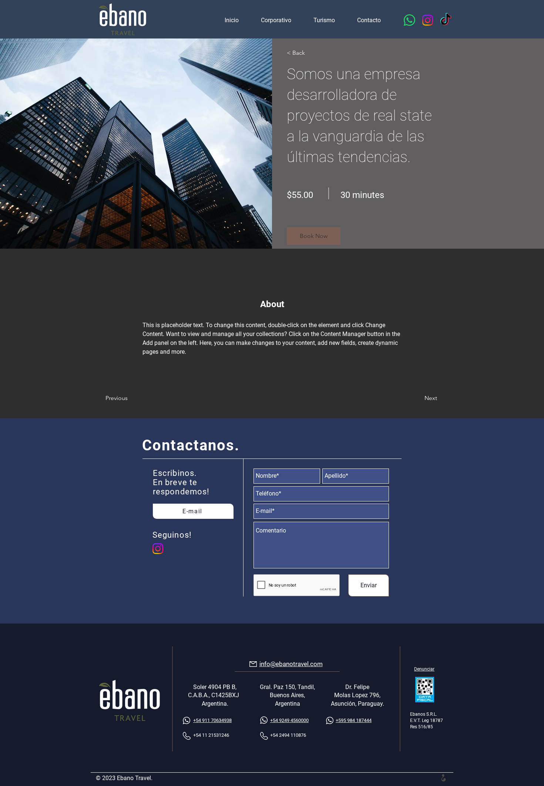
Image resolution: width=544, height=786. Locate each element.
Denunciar (424, 669)
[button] (313, 236)
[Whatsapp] (409, 20)
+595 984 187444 (354, 720)
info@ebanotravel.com (291, 664)
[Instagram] (427, 20)
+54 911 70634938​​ (212, 720)
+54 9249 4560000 (289, 720)
